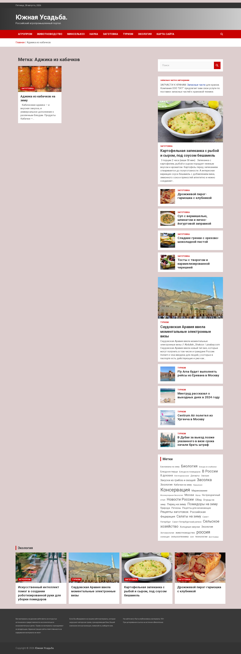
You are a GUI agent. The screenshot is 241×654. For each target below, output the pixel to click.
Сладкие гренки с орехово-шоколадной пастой (198, 240)
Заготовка (110, 34)
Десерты (195, 475)
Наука (94, 34)
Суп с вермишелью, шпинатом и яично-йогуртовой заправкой (194, 219)
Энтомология (167, 533)
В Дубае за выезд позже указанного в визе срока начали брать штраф (196, 441)
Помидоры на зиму (202, 504)
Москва (189, 495)
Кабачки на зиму (183, 484)
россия (203, 532)
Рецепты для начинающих (196, 508)
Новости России (180, 499)
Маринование (199, 490)
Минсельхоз (76, 34)
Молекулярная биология (171, 495)
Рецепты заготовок (174, 512)
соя (192, 536)
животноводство (185, 532)
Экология (145, 34)
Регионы (176, 508)
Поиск (217, 65)
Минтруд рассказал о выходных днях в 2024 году (199, 395)
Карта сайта (165, 34)
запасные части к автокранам (174, 80)
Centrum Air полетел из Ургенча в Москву (195, 417)
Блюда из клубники (208, 467)
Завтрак (205, 475)
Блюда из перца (169, 471)
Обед (198, 499)
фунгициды (214, 537)
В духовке (166, 475)
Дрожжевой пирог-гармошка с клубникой (195, 196)
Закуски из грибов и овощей (177, 480)
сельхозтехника (180, 536)
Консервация (175, 490)
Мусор (198, 495)
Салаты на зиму (189, 516)
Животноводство (49, 34)
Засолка (204, 480)
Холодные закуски (190, 526)
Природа (165, 508)
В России (210, 471)
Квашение (197, 485)
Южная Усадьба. (42, 17)
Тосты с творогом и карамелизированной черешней (194, 263)
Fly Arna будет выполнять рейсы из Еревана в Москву (198, 373)
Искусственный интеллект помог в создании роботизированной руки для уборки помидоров (39, 593)
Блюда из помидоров (190, 471)
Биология (189, 466)
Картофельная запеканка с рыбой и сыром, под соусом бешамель (145, 591)
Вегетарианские (181, 476)
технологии (201, 536)
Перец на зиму (176, 504)
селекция (165, 536)
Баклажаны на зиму (170, 466)
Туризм (128, 34)
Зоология (166, 484)
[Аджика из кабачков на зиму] (40, 79)
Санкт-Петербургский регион (186, 522)
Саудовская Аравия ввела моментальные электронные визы (185, 331)
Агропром (25, 34)
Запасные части (196, 84)
